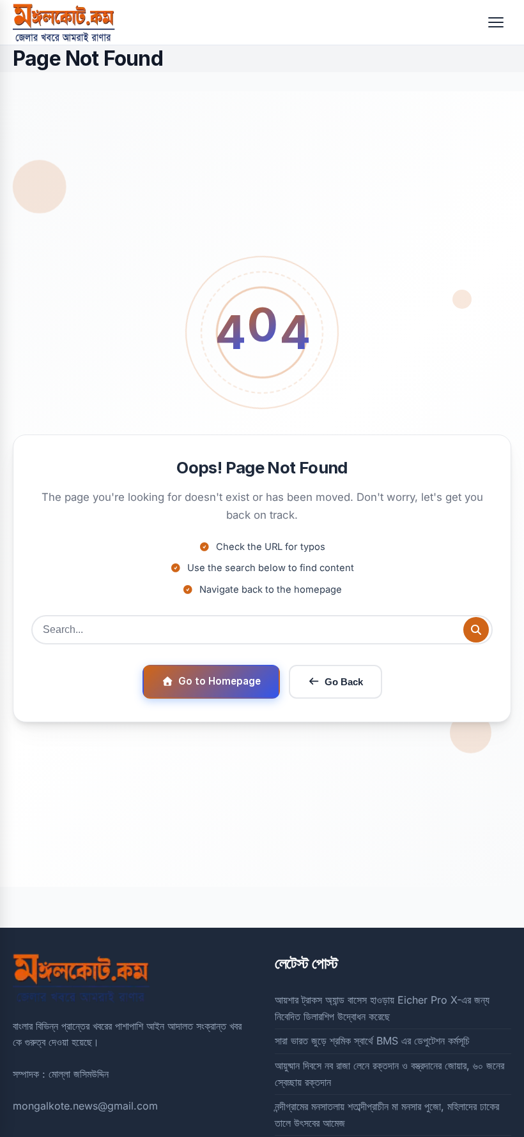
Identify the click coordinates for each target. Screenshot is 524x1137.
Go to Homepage (219, 681)
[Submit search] (476, 630)
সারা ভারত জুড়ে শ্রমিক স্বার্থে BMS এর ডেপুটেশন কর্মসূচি (372, 1040)
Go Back (344, 681)
